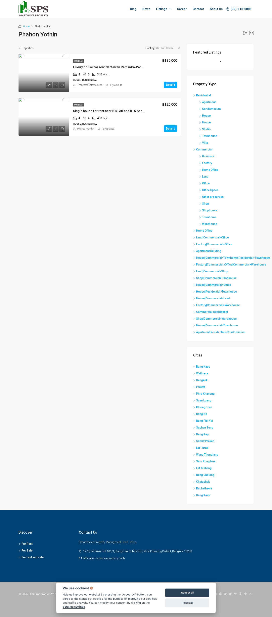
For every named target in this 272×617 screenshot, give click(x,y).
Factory (207, 163)
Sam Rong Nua (205, 461)
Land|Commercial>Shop (212, 271)
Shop (205, 203)
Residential (203, 95)
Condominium (211, 108)
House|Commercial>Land (213, 298)
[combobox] (168, 48)
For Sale (27, 550)
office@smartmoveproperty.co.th (104, 558)
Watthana (202, 373)
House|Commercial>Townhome (217, 325)
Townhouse (209, 136)
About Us (216, 9)
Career (182, 9)
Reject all (187, 602)
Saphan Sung (204, 427)
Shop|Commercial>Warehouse (216, 318)
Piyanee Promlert (85, 128)
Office (206, 183)
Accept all (187, 592)
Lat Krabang (204, 468)
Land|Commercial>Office (212, 237)
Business (208, 156)
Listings (161, 9)
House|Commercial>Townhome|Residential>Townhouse (233, 257)
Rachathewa (204, 488)
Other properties (213, 196)
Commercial (204, 149)
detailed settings (74, 606)
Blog (133, 9)
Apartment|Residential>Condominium (221, 332)
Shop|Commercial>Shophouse (216, 278)
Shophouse (209, 210)
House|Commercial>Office (213, 284)
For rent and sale (33, 557)
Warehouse (209, 224)
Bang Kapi (202, 434)
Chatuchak (203, 481)
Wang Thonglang (207, 454)
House (206, 115)
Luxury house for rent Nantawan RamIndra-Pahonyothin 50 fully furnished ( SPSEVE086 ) (138, 67)
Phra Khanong (205, 393)
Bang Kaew (203, 495)
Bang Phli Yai (204, 420)
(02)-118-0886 (240, 9)
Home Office (210, 169)
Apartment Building (208, 251)
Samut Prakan (205, 441)
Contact (198, 9)
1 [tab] (222, 63)
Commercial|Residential (212, 311)
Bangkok (201, 380)
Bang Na (201, 414)
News (146, 9)
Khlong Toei (204, 407)
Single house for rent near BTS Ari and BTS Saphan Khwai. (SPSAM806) (125, 111)
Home (26, 26)
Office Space (210, 190)
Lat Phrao (202, 447)
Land (205, 176)
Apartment (209, 102)
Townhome (209, 217)
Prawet (200, 387)
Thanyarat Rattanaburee (89, 85)
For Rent (78, 61)
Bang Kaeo (203, 366)
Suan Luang (203, 400)
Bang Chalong (205, 474)
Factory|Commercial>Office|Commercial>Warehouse (231, 264)
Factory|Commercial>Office (214, 244)
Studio (206, 129)
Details (170, 84)
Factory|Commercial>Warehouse (218, 305)
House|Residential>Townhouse (216, 291)
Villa (205, 142)
